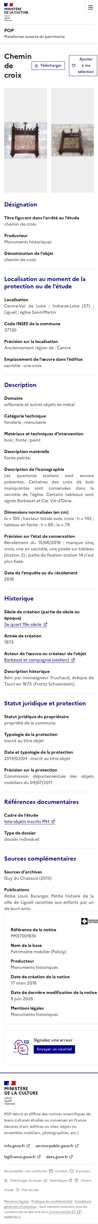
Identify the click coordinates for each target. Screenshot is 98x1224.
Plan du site (30, 1190)
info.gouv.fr (14, 1146)
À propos (83, 1171)
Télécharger (51, 65)
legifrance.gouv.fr (20, 1157)
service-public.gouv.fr (55, 1146)
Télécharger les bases (26, 1180)
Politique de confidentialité (51, 1201)
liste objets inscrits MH (26, 821)
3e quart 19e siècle (22, 624)
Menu (90, 7)
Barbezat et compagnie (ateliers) (36, 660)
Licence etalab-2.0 (62, 1212)
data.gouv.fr (57, 1157)
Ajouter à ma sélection (86, 65)
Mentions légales (16, 1201)
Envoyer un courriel (54, 1049)
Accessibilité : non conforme (25, 1171)
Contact (61, 1171)
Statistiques (58, 1180)
